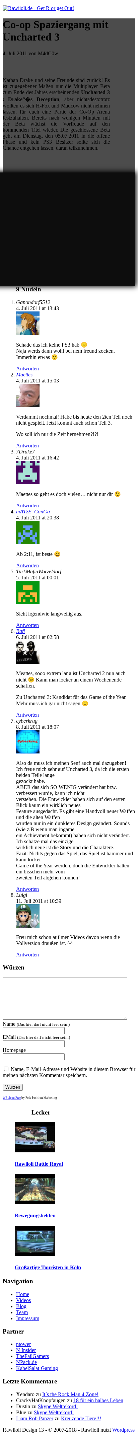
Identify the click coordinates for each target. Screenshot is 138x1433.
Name (36, 1024)
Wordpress (123, 1430)
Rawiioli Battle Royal (39, 1164)
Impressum (27, 1318)
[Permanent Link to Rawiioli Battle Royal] (35, 1150)
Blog (21, 1306)
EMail (36, 1037)
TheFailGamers (32, 1356)
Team (22, 1312)
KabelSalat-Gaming (37, 1368)
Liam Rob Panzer (34, 1418)
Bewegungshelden (35, 1215)
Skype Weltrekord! (58, 1406)
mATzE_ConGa (33, 511)
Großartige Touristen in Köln (48, 1267)
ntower (23, 1344)
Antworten (27, 368)
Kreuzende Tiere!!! (81, 1418)
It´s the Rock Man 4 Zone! (70, 1394)
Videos (23, 1300)
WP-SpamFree (12, 1097)
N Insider (26, 1350)
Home (22, 1294)
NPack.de (26, 1362)
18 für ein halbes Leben (98, 1400)
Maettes (24, 374)
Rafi (20, 631)
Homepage (14, 1050)
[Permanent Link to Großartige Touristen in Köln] (35, 1254)
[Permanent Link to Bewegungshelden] (35, 1202)
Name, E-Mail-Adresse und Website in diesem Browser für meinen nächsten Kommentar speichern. (69, 1072)
